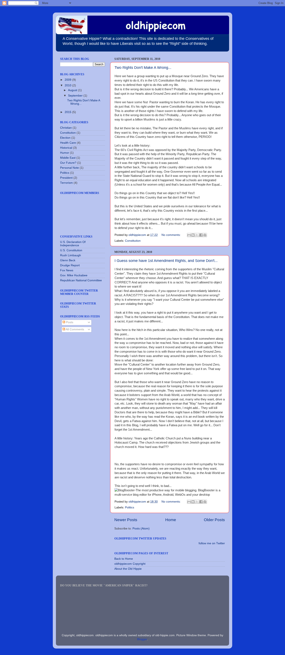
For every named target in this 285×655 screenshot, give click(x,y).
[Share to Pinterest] (205, 235)
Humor (64, 152)
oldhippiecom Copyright (129, 563)
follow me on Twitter (212, 543)
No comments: (171, 234)
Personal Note (69, 167)
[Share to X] (197, 235)
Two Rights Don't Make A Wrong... (143, 67)
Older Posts (214, 520)
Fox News (66, 270)
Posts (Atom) (141, 528)
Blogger (142, 639)
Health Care (68, 142)
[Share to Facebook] (201, 235)
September (75, 95)
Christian (66, 127)
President (66, 177)
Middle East (68, 157)
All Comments (74, 329)
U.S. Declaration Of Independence (73, 243)
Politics (129, 507)
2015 (68, 112)
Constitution (133, 240)
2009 (68, 79)
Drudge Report (70, 265)
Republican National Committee (81, 280)
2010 (68, 85)
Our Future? (68, 162)
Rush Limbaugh (70, 255)
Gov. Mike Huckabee (73, 275)
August (73, 90)
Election (65, 137)
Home (170, 520)
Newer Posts (125, 520)
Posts (69, 322)
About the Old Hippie (128, 568)
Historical (66, 147)
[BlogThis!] (193, 235)
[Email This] (189, 235)
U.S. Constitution (71, 250)
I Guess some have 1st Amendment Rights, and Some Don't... (166, 261)
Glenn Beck (67, 260)
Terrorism (66, 182)
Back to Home (123, 558)
